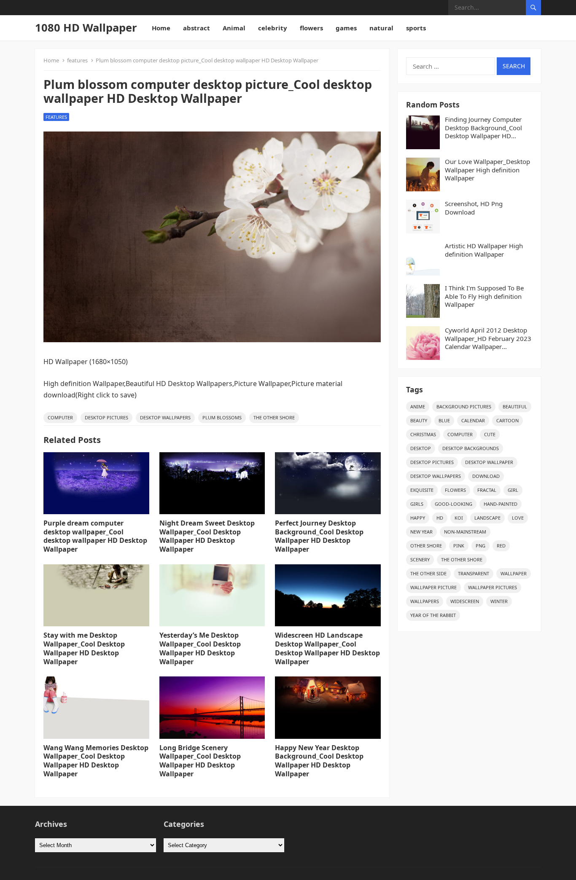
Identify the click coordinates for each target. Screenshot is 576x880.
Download (486, 476)
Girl (513, 490)
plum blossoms (222, 417)
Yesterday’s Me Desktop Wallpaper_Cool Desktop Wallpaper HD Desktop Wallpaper (200, 648)
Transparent (473, 573)
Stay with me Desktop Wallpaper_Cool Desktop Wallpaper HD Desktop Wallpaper (84, 648)
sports (416, 28)
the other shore (274, 417)
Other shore (426, 545)
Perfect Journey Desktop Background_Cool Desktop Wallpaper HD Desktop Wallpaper (319, 536)
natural (381, 28)
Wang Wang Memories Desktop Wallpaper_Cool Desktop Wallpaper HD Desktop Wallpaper (95, 760)
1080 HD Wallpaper (86, 27)
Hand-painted (500, 504)
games (346, 28)
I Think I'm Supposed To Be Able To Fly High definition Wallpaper (484, 296)
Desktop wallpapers (165, 417)
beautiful (515, 406)
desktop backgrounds (470, 448)
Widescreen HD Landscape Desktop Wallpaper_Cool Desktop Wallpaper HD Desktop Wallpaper (327, 648)
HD (439, 518)
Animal (234, 28)
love (518, 518)
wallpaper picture (433, 587)
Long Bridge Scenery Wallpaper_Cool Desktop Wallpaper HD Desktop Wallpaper (200, 760)
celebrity (272, 28)
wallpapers (424, 601)
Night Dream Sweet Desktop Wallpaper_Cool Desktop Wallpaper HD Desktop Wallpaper (207, 536)
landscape (487, 518)
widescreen (464, 601)
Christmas (423, 434)
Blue (444, 420)
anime (417, 406)
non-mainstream (465, 532)
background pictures (463, 406)
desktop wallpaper (489, 462)
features (77, 60)
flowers (311, 28)
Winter (499, 601)
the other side (428, 573)
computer (60, 417)
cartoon (507, 420)
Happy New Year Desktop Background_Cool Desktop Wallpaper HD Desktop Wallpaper (319, 760)
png (480, 545)
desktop (420, 448)
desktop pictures (106, 417)
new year (421, 532)
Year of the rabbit (433, 615)
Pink (458, 545)
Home (161, 28)
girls (416, 504)
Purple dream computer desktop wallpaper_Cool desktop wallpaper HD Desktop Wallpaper (95, 536)
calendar (473, 420)
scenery (420, 559)
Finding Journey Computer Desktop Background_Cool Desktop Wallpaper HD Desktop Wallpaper (483, 127)
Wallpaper (514, 573)
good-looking (453, 504)
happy (417, 518)
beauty (418, 420)
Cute (489, 434)
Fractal (486, 490)
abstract (196, 28)
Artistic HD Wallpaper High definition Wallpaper (484, 250)
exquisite (421, 490)
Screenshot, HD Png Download (474, 208)
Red (501, 545)
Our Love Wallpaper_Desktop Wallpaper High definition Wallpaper (487, 170)
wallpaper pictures (492, 587)
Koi (459, 518)
